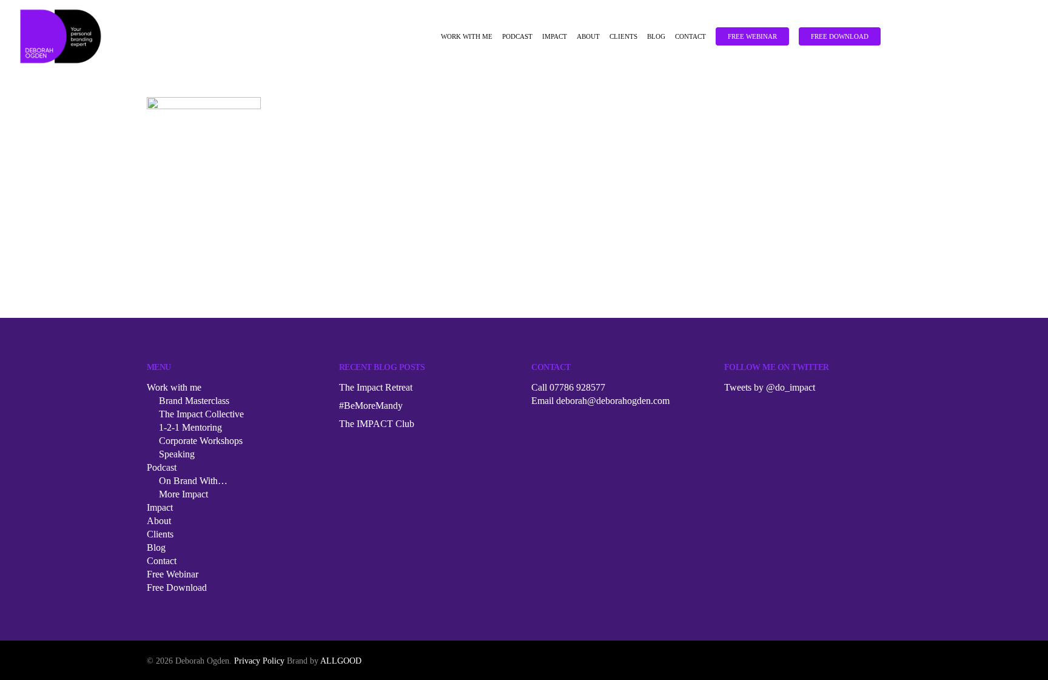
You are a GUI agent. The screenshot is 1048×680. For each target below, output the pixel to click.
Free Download (839, 36)
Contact (690, 36)
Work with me (466, 36)
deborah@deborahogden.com (613, 401)
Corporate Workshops (201, 441)
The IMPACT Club (376, 424)
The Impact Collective (201, 414)
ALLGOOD (340, 660)
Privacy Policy (259, 660)
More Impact (183, 494)
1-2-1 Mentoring (190, 427)
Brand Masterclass (194, 401)
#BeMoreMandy (371, 405)
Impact (554, 36)
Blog (656, 36)
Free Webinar (752, 36)
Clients (623, 36)
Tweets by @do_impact (769, 387)
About (588, 36)
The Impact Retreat (375, 387)
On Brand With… (193, 481)
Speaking (177, 454)
